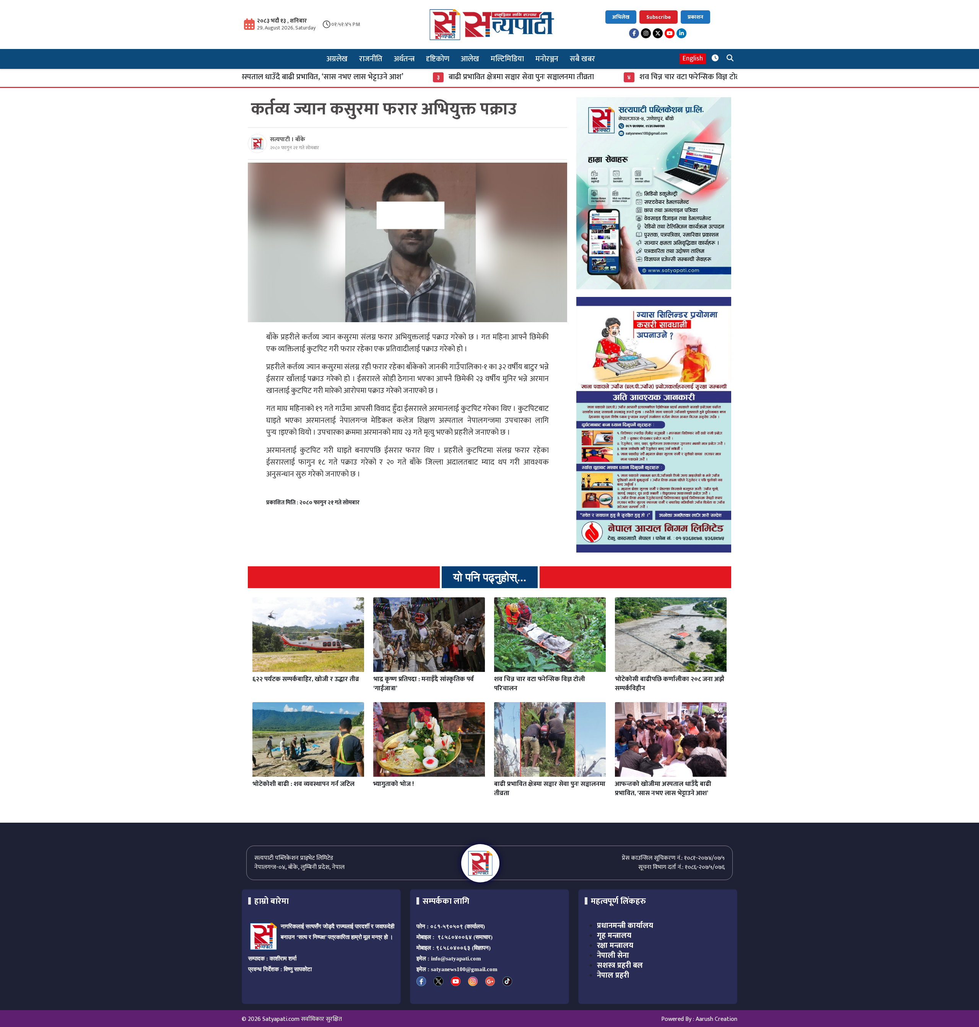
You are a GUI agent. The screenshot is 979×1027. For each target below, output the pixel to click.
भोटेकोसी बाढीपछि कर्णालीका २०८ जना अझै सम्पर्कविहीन (669, 684)
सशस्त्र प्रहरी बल (620, 965)
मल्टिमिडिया (507, 58)
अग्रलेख (337, 58)
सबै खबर (582, 58)
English (693, 59)
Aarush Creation (716, 1019)
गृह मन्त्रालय (614, 935)
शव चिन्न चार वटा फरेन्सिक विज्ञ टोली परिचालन (639, 76)
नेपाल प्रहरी (613, 975)
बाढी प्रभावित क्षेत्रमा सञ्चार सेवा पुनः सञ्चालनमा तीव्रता (455, 76)
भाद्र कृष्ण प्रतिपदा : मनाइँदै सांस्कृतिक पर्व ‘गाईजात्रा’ (423, 684)
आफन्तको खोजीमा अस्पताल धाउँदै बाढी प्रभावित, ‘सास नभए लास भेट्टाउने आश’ (663, 789)
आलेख (470, 58)
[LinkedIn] (681, 33)
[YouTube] (670, 33)
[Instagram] (646, 33)
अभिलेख (620, 17)
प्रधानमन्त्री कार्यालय (625, 925)
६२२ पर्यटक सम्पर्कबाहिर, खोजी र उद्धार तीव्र (305, 679)
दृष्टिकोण (437, 58)
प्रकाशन (695, 17)
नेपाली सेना (613, 955)
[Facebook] (634, 33)
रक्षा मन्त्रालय (615, 945)
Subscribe (658, 17)
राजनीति (370, 58)
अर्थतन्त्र (404, 58)
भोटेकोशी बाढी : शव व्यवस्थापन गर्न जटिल (303, 784)
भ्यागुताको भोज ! (393, 784)
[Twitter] (658, 33)
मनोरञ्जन (546, 58)
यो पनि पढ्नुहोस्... (489, 577)
